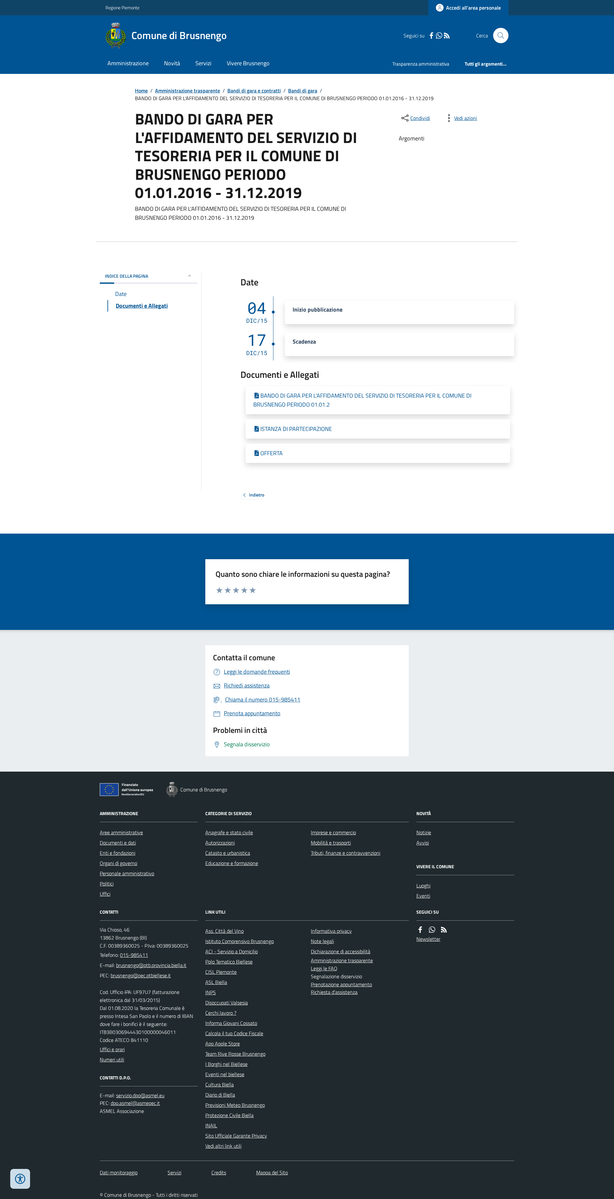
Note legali (322, 941)
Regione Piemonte (122, 7)
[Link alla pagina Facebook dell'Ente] (420, 930)
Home (141, 90)
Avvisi (422, 842)
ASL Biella (216, 982)
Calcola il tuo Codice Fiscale (234, 1033)
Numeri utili (112, 1059)
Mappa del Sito (272, 1172)
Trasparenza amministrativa (420, 63)
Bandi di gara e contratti (254, 90)
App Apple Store (222, 1043)
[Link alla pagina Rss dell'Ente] (444, 930)
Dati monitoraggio (119, 1172)
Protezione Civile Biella (229, 1115)
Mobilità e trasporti (331, 842)
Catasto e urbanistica (227, 853)
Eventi (423, 896)
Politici (107, 883)
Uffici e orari (112, 1049)
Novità (172, 63)
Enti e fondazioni (117, 853)
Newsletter (428, 939)
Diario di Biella (220, 1095)
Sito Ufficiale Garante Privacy (236, 1135)
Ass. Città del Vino (224, 931)
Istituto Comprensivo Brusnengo (239, 941)
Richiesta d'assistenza (334, 992)
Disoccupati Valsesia (226, 1002)
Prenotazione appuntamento (341, 984)
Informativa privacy (331, 931)
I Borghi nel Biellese (226, 1064)
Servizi (203, 63)
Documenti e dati (118, 842)
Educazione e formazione (231, 863)
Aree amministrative (121, 832)
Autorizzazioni (220, 842)
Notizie (423, 832)
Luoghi (423, 885)
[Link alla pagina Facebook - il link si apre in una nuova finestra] (431, 36)
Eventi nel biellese (224, 1074)
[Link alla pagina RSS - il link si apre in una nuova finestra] (447, 36)
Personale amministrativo (127, 873)
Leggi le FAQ (324, 968)
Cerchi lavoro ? (220, 1013)
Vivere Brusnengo (248, 63)
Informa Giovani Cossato (231, 1023)
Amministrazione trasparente (187, 90)
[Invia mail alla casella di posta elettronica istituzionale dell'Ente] (151, 965)
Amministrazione (128, 63)
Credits (218, 1172)
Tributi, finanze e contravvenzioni (345, 853)
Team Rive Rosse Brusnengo (235, 1054)
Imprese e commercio (333, 832)
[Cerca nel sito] (498, 35)
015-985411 (134, 955)
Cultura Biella (219, 1084)
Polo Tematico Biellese (229, 961)
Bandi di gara (302, 90)
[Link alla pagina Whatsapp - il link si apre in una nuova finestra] (439, 36)
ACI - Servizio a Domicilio (231, 951)
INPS (210, 992)
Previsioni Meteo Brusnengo (235, 1105)
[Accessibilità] (20, 1179)
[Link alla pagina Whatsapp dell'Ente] (432, 930)
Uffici (105, 894)
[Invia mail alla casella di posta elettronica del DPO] (140, 1096)
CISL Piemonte (221, 972)
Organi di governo (118, 863)
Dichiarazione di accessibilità (340, 951)
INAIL (211, 1125)
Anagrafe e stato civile (229, 832)
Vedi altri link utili (223, 1146)
